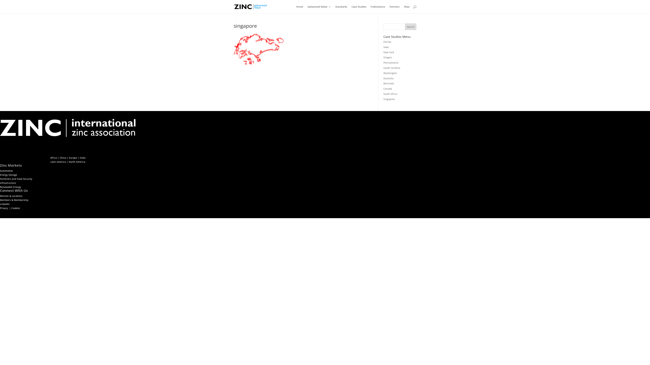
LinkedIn (5, 204)
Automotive (6, 170)
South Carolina (391, 67)
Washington (390, 73)
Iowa (386, 47)
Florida (387, 41)
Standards (341, 7)
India (82, 157)
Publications (378, 7)
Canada (387, 88)
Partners (394, 7)
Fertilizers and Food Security (16, 178)
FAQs (407, 7)
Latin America (58, 161)
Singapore (389, 99)
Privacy (4, 208)
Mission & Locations (11, 196)
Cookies (15, 208)
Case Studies (359, 7)
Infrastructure (8, 183)
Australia (388, 78)
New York (388, 52)
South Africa (390, 93)
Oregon (387, 57)
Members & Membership (14, 200)
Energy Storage (8, 174)
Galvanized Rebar (318, 7)
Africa (53, 157)
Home (299, 7)
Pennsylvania (390, 62)
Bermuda (388, 83)
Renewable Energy (10, 187)
